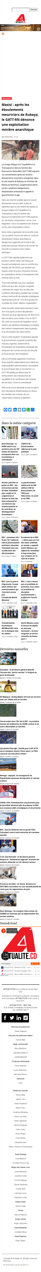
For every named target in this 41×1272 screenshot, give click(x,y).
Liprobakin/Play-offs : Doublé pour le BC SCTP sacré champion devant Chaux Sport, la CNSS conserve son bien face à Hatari (19, 751)
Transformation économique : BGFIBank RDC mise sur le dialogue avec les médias (10, 628)
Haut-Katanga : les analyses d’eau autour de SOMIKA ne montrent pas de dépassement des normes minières (19, 914)
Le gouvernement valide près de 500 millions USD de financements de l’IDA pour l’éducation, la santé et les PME (29, 490)
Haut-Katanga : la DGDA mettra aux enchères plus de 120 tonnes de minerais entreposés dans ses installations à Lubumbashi (10, 452)
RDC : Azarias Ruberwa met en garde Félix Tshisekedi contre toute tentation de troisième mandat (19, 832)
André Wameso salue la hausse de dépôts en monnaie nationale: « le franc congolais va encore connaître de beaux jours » (30, 631)
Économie (6, 98)
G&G (28, 1265)
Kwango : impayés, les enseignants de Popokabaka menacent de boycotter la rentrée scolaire (19, 778)
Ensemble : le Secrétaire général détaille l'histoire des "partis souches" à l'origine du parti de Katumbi (18, 672)
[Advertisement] (20, 67)
